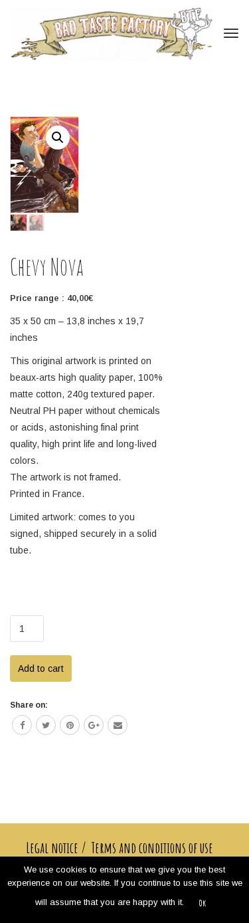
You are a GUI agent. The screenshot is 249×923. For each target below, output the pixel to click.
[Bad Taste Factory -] (112, 33)
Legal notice (52, 848)
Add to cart (41, 668)
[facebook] (22, 725)
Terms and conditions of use (152, 848)
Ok (202, 902)
